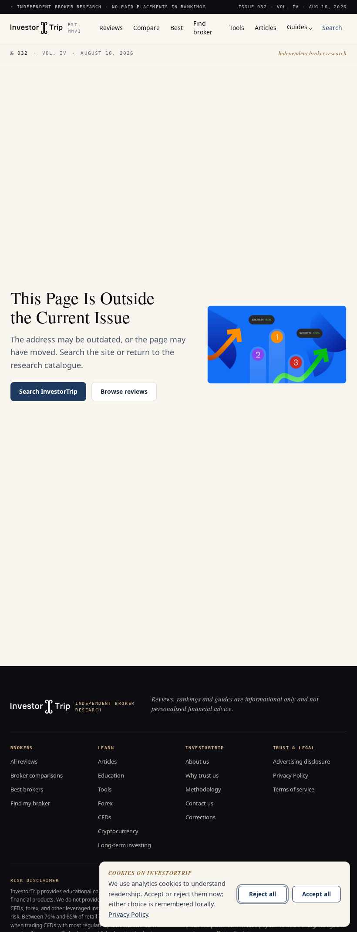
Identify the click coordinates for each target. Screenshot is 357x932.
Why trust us (202, 775)
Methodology (203, 789)
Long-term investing (124, 845)
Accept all (316, 894)
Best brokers (26, 789)
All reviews (23, 761)
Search (332, 27)
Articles (107, 761)
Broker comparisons (36, 775)
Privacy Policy (290, 775)
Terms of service (293, 789)
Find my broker (30, 803)
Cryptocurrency (118, 831)
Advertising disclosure (301, 761)
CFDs (104, 817)
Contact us (199, 803)
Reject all (262, 894)
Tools (104, 789)
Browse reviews (124, 391)
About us (197, 761)
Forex (105, 803)
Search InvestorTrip (48, 391)
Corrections (200, 817)
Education (111, 775)
